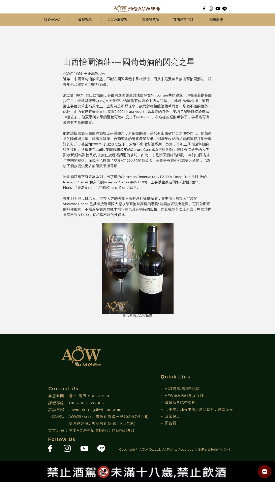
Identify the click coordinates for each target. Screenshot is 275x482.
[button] (84, 20)
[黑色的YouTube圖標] (217, 8)
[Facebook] (204, 8)
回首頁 (170, 423)
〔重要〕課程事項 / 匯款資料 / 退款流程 (199, 409)
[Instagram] (211, 8)
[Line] (224, 8)
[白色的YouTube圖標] (84, 448)
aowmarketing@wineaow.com (96, 410)
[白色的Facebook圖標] (50, 448)
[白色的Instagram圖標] (67, 448)
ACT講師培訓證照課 (182, 389)
